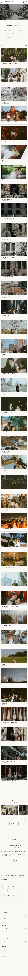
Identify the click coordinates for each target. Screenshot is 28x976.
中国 (10, 33)
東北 (8, 33)
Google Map (4, 879)
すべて (6, 33)
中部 (17, 33)
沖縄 (20, 33)
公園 (10, 37)
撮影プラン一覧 (13, 823)
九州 (19, 33)
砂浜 (6, 37)
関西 (13, 33)
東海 (15, 33)
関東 (12, 33)
